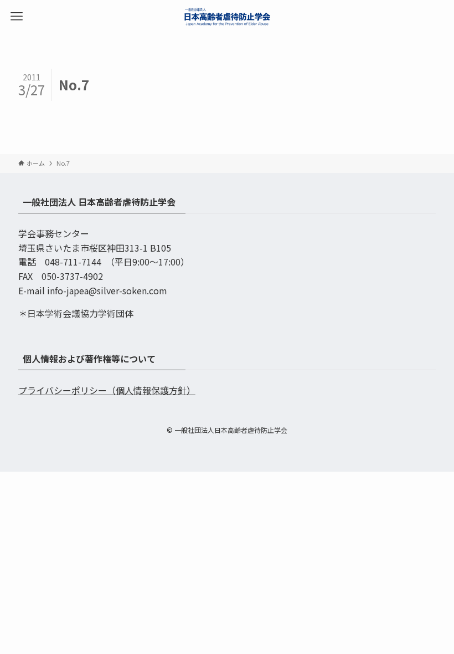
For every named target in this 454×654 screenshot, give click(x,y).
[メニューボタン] (16, 16)
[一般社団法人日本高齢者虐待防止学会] (227, 16)
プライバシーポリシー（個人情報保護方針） (106, 390)
